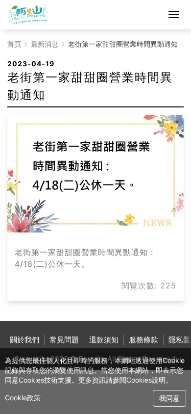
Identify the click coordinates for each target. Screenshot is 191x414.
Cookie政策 (23, 397)
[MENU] (174, 15)
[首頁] (28, 14)
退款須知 (104, 339)
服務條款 (143, 339)
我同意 (169, 398)
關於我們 (24, 339)
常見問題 (64, 339)
